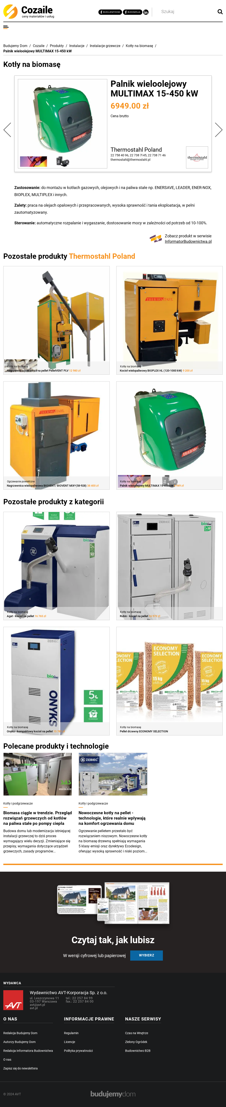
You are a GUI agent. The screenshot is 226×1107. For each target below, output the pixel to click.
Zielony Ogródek (136, 1042)
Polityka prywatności (78, 1050)
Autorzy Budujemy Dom (19, 1042)
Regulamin (71, 1033)
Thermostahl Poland (136, 149)
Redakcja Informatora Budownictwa (28, 1050)
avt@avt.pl (37, 1005)
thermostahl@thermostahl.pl (130, 159)
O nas (7, 1059)
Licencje (69, 1042)
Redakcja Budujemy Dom (20, 1033)
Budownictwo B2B (138, 1050)
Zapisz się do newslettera (20, 1068)
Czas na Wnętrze (136, 1033)
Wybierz (146, 955)
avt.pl (34, 1008)
